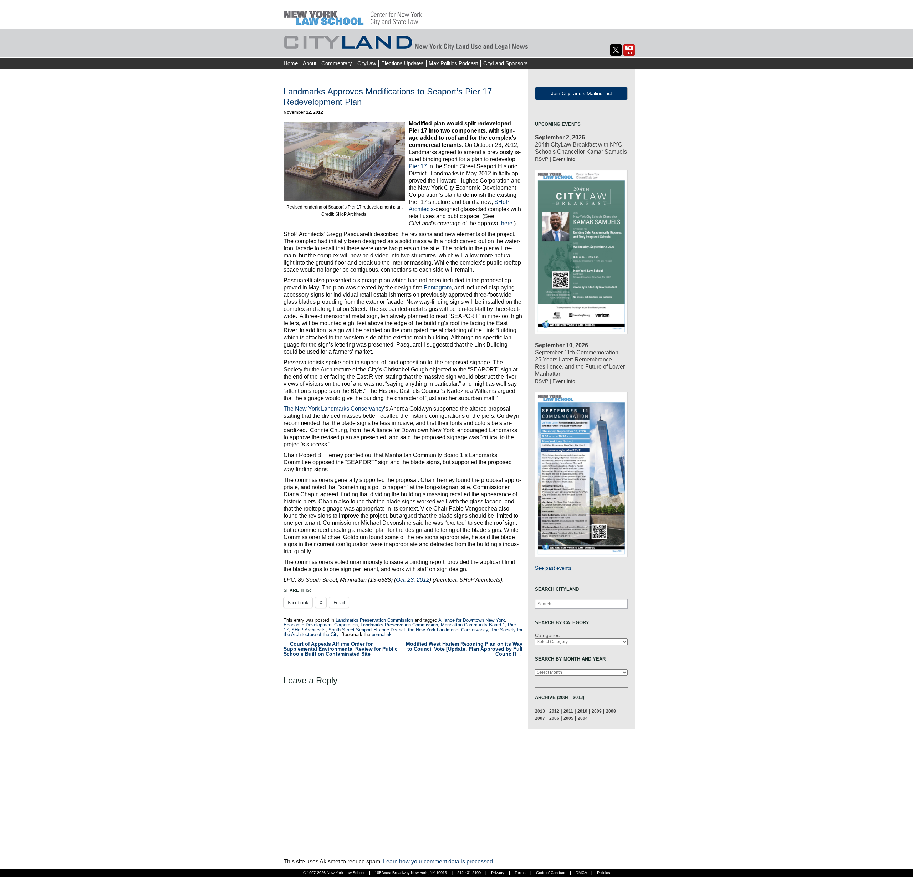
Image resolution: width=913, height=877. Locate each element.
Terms (520, 873)
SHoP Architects (308, 629)
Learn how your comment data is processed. (438, 861)
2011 (568, 711)
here (506, 223)
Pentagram (438, 287)
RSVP (541, 159)
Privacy (497, 873)
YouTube (629, 50)
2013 (540, 711)
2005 (568, 718)
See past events (553, 568)
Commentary (336, 63)
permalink (382, 634)
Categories (547, 635)
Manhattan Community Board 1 (473, 624)
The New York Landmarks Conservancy (334, 409)
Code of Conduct (550, 873)
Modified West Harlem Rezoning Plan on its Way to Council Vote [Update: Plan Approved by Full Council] (464, 649)
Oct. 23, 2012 (412, 580)
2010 (582, 711)
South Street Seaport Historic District (366, 629)
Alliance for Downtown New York (471, 620)
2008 (611, 711)
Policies (603, 873)
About (309, 63)
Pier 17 (418, 166)
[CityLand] (353, 14)
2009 (597, 711)
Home (291, 63)
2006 (554, 718)
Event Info (563, 159)
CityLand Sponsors (505, 63)
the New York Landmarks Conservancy (448, 629)
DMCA (581, 873)
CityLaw (366, 63)
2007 (540, 718)
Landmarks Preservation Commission (374, 620)
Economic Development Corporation (321, 624)
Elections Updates (402, 63)
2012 (554, 711)
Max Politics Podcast (453, 63)
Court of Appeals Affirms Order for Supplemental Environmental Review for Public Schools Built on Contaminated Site (341, 649)
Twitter (616, 50)
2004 (583, 718)
